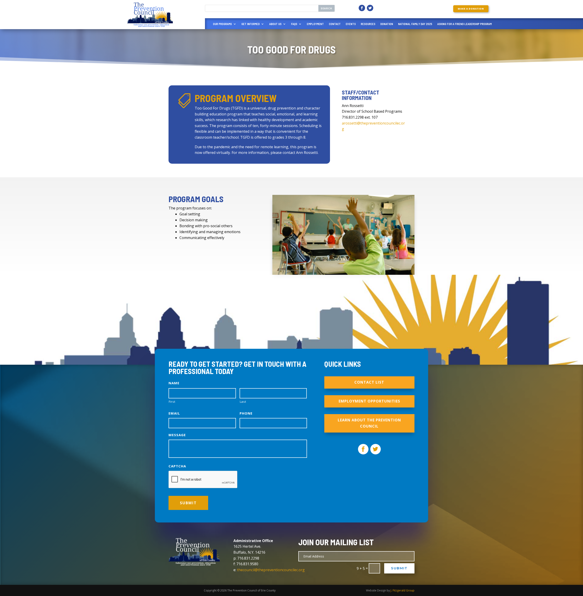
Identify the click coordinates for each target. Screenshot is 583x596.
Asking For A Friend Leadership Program (464, 24)
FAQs (294, 24)
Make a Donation (471, 8)
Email (174, 413)
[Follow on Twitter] (370, 8)
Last (243, 402)
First (172, 402)
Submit (399, 568)
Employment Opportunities (369, 401)
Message (177, 435)
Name (174, 383)
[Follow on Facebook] (362, 8)
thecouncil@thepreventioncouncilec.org (271, 569)
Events (351, 24)
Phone (246, 413)
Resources (368, 24)
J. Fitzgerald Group (402, 590)
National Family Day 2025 (415, 24)
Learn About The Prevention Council (369, 423)
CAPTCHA (177, 466)
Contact (335, 24)
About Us (275, 24)
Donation (386, 24)
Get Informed (250, 24)
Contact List (369, 382)
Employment (315, 24)
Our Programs (222, 24)
